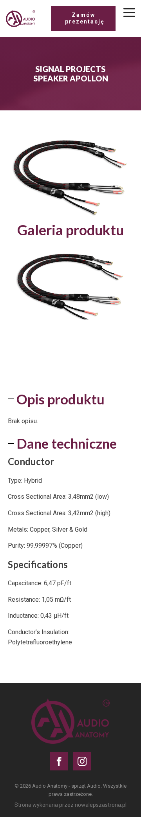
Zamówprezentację (85, 18)
